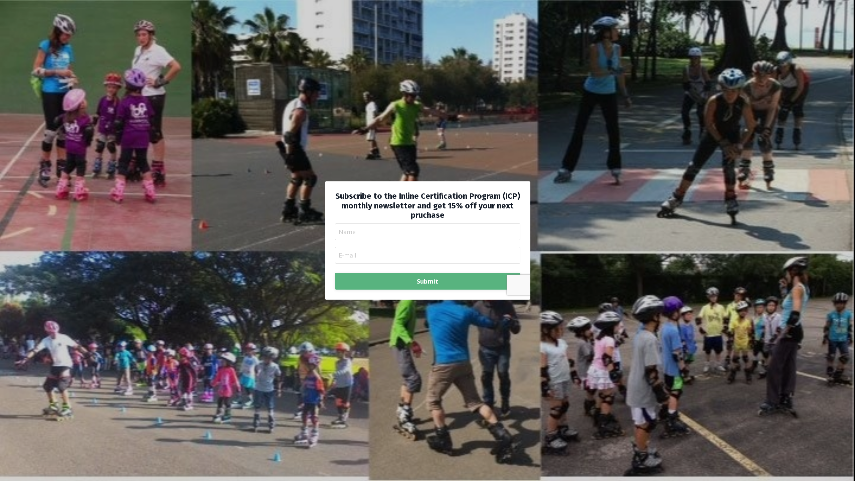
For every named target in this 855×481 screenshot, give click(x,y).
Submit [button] (428, 281)
